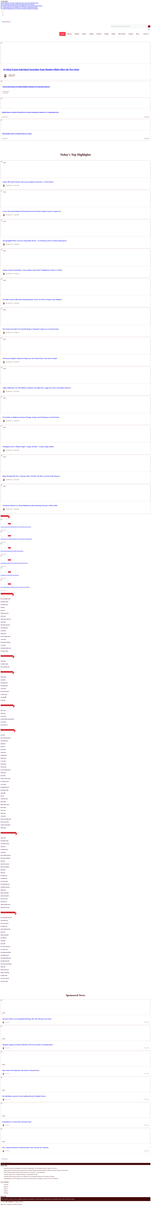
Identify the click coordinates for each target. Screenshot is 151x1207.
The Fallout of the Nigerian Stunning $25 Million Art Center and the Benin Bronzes (21, 5)
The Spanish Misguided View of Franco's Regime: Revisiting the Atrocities (19, 8)
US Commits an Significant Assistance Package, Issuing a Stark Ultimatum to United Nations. (31, 417)
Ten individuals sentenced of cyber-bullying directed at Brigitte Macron (14, 563)
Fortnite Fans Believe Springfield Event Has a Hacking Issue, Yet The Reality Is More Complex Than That (30, 1168)
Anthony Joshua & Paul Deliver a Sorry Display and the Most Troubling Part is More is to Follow (32, 270)
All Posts (6, 1184)
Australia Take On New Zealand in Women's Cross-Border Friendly (21, 1174)
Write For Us (4, 1204)
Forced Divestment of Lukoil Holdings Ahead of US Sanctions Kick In (26, 86)
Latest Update (4, 1)
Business (6, 1186)
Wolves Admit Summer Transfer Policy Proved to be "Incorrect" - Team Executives (24, 1172)
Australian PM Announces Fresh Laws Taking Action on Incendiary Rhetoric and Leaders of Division (29, 1176)
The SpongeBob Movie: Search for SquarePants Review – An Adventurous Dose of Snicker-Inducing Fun (34, 241)
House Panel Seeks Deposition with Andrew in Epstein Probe (20, 1070)
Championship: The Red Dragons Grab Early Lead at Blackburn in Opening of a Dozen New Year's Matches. (31, 1178)
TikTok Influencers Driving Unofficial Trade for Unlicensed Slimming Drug (19, 3)
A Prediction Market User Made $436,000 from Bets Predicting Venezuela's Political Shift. (30, 505)
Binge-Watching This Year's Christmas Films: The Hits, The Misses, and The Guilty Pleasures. (31, 476)
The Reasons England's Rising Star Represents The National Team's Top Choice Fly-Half (30, 358)
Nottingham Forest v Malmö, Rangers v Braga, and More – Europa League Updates (28, 446)
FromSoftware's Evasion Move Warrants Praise (10, 575)
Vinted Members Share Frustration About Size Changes (17, 133)
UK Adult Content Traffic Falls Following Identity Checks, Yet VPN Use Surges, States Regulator (32, 299)
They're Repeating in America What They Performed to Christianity (17, 4)
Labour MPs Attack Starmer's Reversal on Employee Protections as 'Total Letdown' (28, 182)
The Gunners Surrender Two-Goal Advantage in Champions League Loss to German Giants (31, 329)
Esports (5, 1188)
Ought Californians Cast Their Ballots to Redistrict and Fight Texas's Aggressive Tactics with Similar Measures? (37, 388)
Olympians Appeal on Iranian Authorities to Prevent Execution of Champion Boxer (16, 538)
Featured (6, 1193)
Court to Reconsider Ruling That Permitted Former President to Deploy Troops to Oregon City (32, 211)
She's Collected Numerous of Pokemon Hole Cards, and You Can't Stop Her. (15, 587)
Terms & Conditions (12, 1204)
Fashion (6, 1190)
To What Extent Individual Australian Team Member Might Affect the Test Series (41, 69)
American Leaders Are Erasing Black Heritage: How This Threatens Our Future (16, 526)
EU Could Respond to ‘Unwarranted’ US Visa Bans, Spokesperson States (19, 7)
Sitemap (20, 1204)
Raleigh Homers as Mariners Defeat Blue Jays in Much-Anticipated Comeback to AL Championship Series (30, 112)
